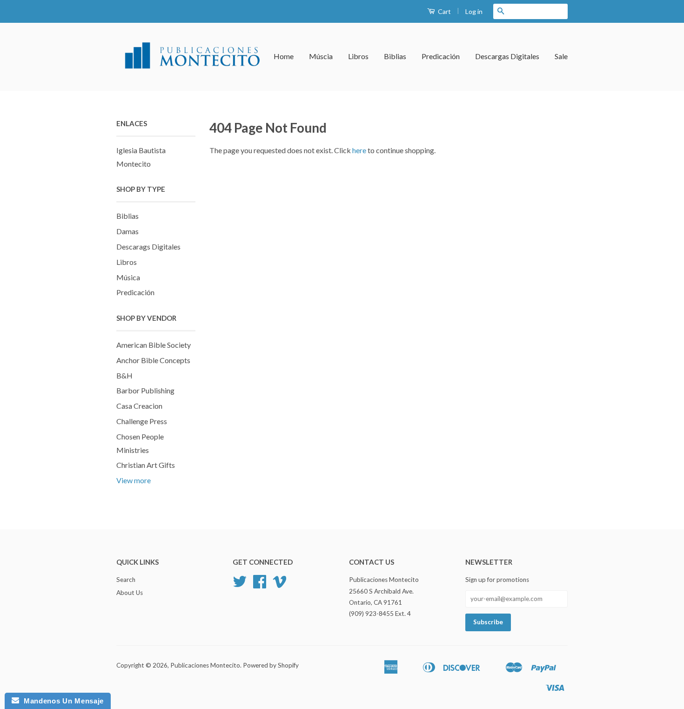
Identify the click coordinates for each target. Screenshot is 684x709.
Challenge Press (141, 421)
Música (128, 277)
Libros (358, 56)
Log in (474, 11)
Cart (443, 11)
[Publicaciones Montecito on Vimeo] (280, 584)
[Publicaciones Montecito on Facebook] (260, 584)
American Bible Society (153, 344)
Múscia (321, 56)
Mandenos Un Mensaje (61, 701)
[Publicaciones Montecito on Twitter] (240, 584)
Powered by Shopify (271, 665)
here (359, 150)
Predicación (441, 56)
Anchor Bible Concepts (153, 360)
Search (125, 579)
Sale (561, 56)
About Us (129, 592)
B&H (124, 375)
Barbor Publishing (145, 390)
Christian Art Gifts (145, 464)
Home (284, 56)
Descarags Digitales (148, 246)
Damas (127, 231)
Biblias (395, 56)
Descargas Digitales (507, 56)
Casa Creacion (139, 405)
